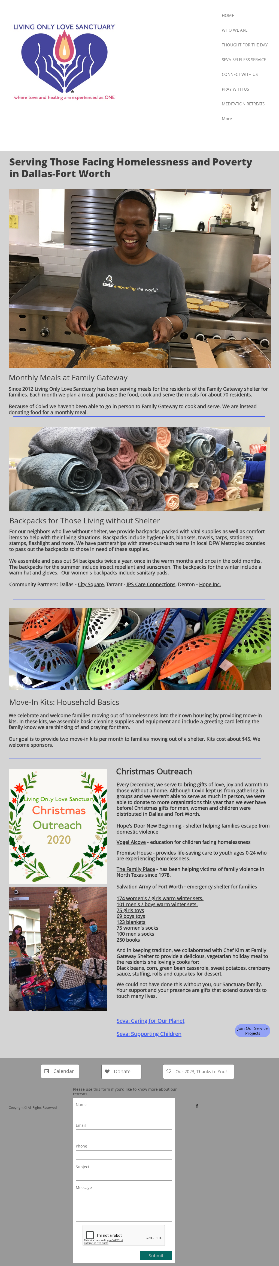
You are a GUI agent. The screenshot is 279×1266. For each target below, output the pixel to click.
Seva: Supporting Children (149, 1033)
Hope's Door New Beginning (149, 825)
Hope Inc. (210, 584)
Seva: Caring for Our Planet (150, 1020)
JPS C (132, 584)
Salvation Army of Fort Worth (150, 886)
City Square (91, 584)
